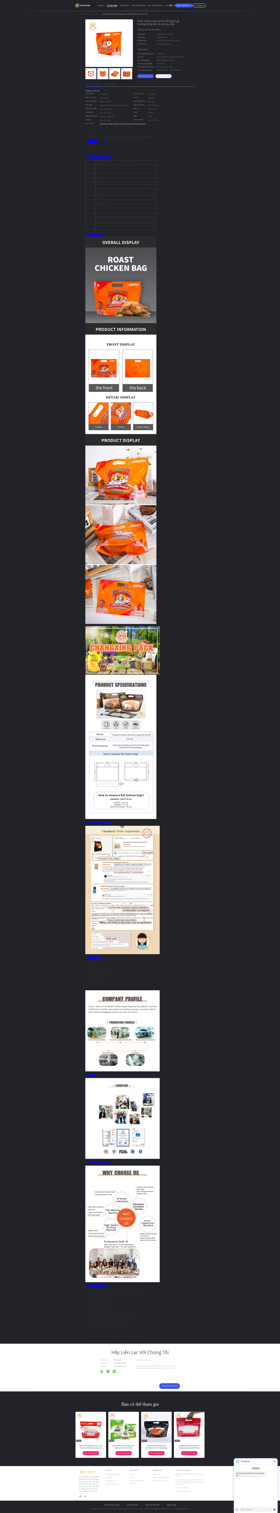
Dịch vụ (132, 1477)
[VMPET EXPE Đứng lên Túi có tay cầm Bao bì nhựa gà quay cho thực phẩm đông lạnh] (90, 1427)
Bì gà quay (109, 1478)
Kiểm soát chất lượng (155, 5)
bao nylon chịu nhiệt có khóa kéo (115, 1336)
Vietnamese (199, 5)
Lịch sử (132, 1474)
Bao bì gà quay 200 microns (94, 1336)
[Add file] (236, 1509)
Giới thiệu (133, 1483)
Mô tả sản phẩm (109, 84)
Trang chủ (100, 5)
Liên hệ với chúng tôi (172, 5)
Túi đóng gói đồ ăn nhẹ (113, 1474)
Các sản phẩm (112, 5)
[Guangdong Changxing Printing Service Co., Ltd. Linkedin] (85, 1496)
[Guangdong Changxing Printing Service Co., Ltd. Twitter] (80, 1496)
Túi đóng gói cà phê (112, 1484)
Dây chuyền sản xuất (160, 1480)
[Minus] (274, 1461)
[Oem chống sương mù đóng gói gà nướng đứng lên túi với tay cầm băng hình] (109, 43)
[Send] (274, 1509)
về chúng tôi (124, 5)
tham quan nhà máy (138, 5)
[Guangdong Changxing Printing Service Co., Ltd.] (103, 1372)
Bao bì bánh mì (111, 1481)
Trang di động (171, 1505)
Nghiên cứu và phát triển (161, 1477)
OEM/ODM (156, 1474)
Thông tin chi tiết (92, 84)
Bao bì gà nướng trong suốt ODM (137, 1336)
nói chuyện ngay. (163, 76)
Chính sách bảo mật (152, 1505)
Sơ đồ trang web (132, 1505)
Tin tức (185, 5)
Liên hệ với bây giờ (145, 76)
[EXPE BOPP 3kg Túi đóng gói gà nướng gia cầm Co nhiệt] (123, 1427)
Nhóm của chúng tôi (137, 1480)
